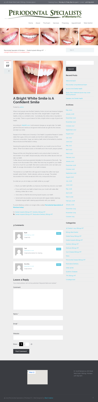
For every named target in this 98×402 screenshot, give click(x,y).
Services (56, 23)
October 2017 (70, 126)
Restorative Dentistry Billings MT (43, 214)
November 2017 (71, 122)
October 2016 (70, 169)
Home (30, 23)
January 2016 (70, 205)
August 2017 (70, 134)
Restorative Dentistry (72, 264)
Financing (65, 23)
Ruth (25, 233)
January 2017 (70, 161)
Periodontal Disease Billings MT (75, 260)
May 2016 (69, 189)
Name (16, 314)
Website (16, 333)
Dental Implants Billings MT (35, 50)
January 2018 (70, 114)
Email (15, 324)
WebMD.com (26, 125)
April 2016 (69, 193)
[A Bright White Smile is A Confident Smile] (38, 77)
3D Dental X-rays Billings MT (75, 228)
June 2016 (69, 185)
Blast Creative (49, 398)
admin (22, 107)
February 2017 (70, 157)
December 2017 (71, 118)
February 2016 (70, 201)
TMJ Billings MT (71, 275)
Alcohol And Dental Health (74, 88)
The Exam (46, 23)
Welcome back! (71, 81)
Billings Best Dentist (72, 232)
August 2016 (70, 177)
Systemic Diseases (71, 271)
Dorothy (26, 264)
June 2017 (69, 141)
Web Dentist (88, 23)
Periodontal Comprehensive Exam (76, 84)
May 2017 (69, 145)
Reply (58, 233)
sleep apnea (70, 268)
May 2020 (69, 110)
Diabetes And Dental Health (74, 98)
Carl (25, 248)
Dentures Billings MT (72, 248)
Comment (16, 287)
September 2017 (71, 130)
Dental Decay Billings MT (73, 236)
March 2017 (69, 153)
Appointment (76, 23)
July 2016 (69, 181)
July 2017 (69, 137)
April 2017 (69, 149)
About (38, 23)
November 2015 (71, 212)
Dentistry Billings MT (39, 212)
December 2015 (71, 208)
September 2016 (71, 173)
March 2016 (69, 197)
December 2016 (71, 165)
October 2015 (70, 216)
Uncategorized (70, 279)
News (67, 256)
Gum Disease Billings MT (73, 252)
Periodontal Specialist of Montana (14, 50)
